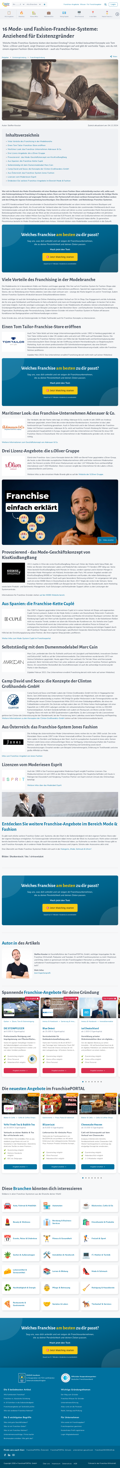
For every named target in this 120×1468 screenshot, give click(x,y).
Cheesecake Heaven (91, 1124)
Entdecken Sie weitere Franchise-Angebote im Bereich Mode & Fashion (39, 180)
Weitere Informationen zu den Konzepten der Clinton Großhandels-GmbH (33, 718)
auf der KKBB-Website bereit (52, 595)
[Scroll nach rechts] (117, 14)
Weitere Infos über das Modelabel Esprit (44, 785)
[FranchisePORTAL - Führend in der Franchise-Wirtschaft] (5, 4)
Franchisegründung (37, 57)
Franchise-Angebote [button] (71, 4)
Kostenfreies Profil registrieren (72, 1430)
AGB (75, 1463)
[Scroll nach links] (19, 14)
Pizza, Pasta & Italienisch (64, 1118)
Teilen (115, 56)
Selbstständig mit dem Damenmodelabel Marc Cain (30, 165)
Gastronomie (47, 1118)
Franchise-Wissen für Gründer (72, 1398)
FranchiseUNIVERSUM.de (104, 1450)
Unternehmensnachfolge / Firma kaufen (19, 1434)
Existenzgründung (19, 57)
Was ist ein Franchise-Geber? (15, 1426)
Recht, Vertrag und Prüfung (71, 1411)
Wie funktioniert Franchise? (14, 1394)
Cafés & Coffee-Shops (27, 1118)
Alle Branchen (32, 4)
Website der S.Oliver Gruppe (91, 474)
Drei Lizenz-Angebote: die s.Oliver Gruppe (26, 153)
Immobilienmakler (106, 1021)
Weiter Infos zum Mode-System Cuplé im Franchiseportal (26, 638)
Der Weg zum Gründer (69, 1394)
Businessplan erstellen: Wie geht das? (18, 1438)
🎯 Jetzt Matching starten (60, 257)
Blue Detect (49, 1028)
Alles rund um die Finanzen (71, 1407)
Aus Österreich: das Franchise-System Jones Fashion (31, 173)
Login (113, 4)
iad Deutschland (90, 1028)
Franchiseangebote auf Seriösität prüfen (19, 1407)
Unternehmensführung (69, 1402)
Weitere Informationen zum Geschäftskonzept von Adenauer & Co (30, 442)
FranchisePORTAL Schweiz (61, 1450)
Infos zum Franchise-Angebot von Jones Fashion (22, 756)
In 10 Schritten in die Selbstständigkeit (19, 1402)
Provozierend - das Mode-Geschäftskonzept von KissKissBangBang (37, 157)
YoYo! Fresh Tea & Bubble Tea (19, 1124)
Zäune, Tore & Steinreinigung (23, 1021)
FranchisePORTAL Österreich (37, 1450)
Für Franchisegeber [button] (94, 4)
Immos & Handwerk (50, 1021)
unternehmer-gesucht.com (83, 1450)
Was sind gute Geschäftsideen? (16, 1422)
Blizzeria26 (49, 1124)
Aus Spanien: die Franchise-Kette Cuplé (25, 161)
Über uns (46, 1463)
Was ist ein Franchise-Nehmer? (15, 1430)
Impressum (56, 1463)
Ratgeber (5, 57)
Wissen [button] (83, 4)
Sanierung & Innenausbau (71, 1021)
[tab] (82, 1081)
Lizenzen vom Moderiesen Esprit (22, 177)
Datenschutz (67, 1463)
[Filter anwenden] (44, 4)
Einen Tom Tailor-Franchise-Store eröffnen (26, 145)
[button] (105, 4)
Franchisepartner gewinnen (71, 1426)
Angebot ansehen (19, 1070)
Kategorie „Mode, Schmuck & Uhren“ (76, 849)
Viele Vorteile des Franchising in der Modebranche (30, 141)
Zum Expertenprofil (42, 973)
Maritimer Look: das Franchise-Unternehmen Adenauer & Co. (35, 149)
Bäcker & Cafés (9, 1118)
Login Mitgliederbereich (70, 1434)
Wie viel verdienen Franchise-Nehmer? (18, 1411)
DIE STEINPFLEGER (14, 1028)
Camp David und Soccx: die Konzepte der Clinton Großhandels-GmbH (38, 169)
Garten (6, 1021)
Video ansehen (108, 540)
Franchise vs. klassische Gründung (17, 1398)
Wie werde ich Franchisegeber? (73, 1422)
